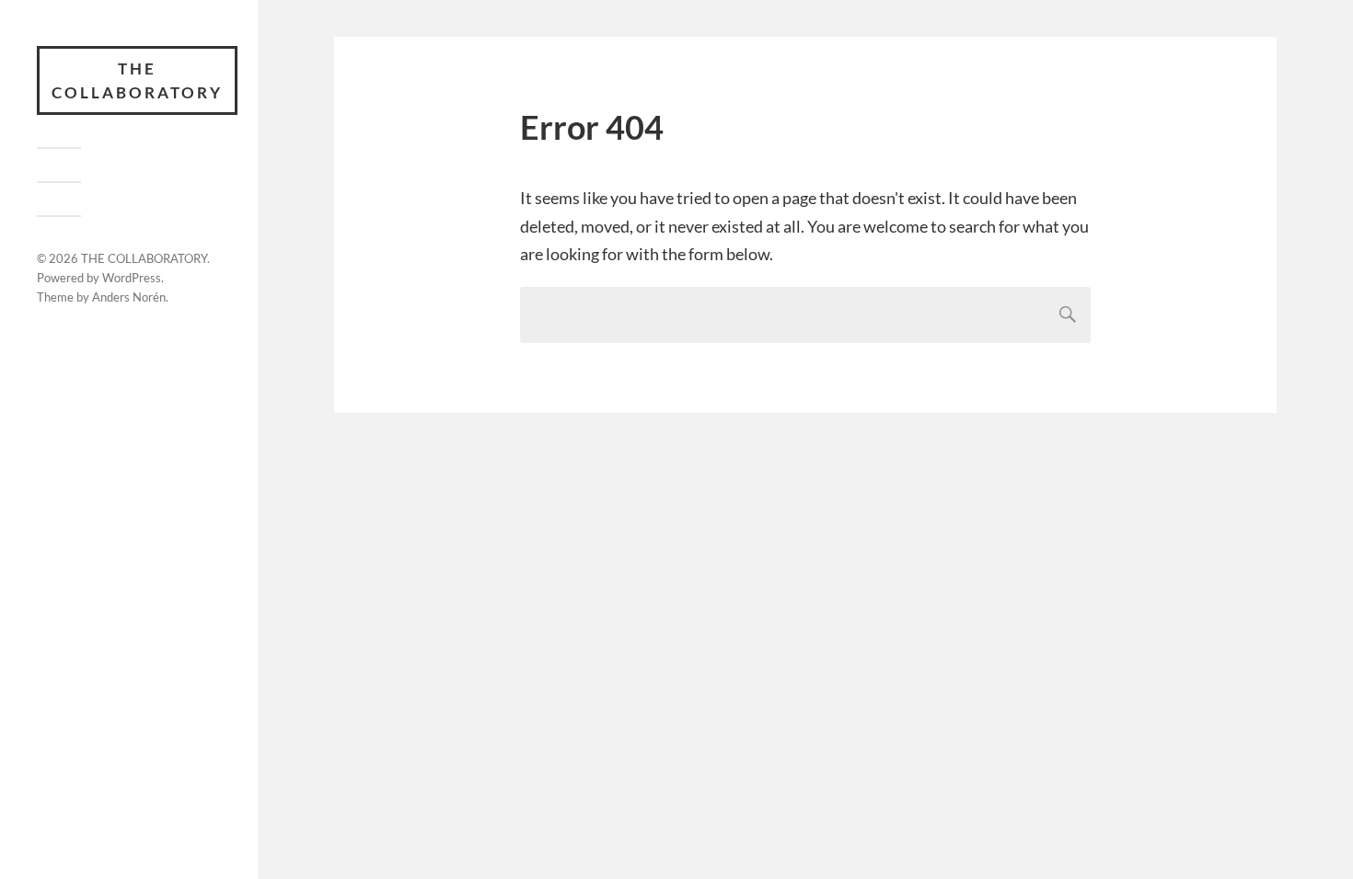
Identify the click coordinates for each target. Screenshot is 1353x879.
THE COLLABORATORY (137, 80)
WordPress (131, 277)
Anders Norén (129, 297)
